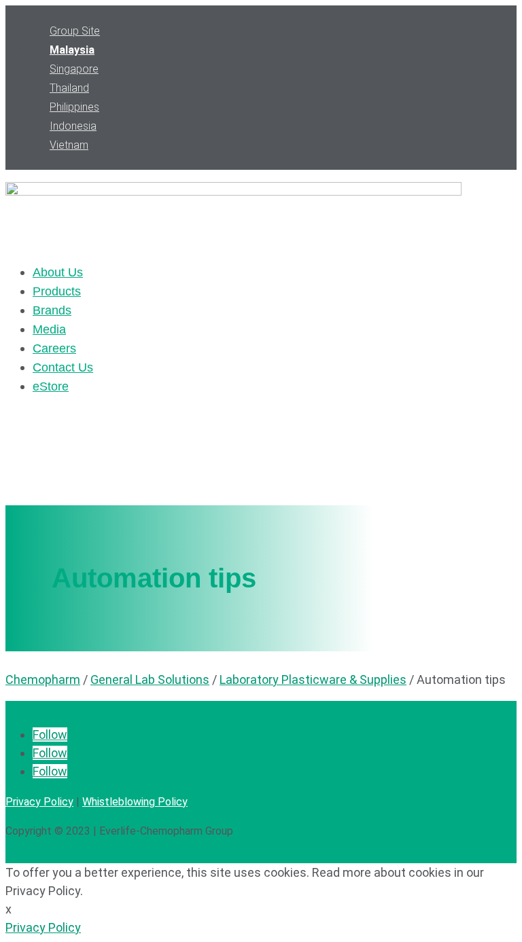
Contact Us (63, 367)
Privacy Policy (39, 801)
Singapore (74, 68)
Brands (52, 310)
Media (49, 329)
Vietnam (69, 145)
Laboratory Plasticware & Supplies (313, 679)
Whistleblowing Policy (135, 801)
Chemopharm (42, 679)
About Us (58, 272)
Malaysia (72, 49)
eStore (51, 386)
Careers (54, 348)
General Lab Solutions (149, 679)
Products (57, 291)
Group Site (75, 30)
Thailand (69, 87)
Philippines (74, 107)
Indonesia (73, 126)
